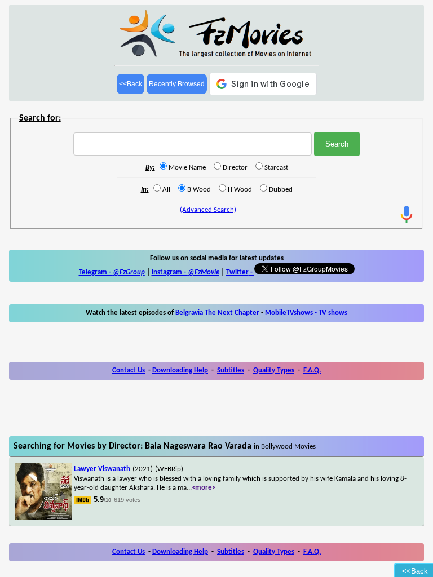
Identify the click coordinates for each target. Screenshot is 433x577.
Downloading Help (180, 370)
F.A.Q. (312, 370)
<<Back (130, 84)
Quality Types (273, 370)
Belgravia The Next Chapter (217, 313)
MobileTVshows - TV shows (306, 313)
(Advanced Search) (208, 210)
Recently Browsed (177, 84)
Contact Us (128, 370)
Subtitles (230, 370)
